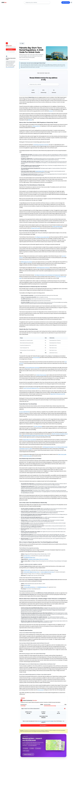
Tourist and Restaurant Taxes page (32, 367)
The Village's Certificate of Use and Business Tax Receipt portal (47, 275)
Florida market (41, 689)
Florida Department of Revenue (42, 267)
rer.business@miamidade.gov (30, 587)
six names (51, 111)
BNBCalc (30, 119)
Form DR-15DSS (36, 357)
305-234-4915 (27, 570)
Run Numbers (10, 49)
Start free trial (66, 2)
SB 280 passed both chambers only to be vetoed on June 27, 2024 (36, 435)
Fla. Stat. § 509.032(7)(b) (24, 411)
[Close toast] (14, 785)
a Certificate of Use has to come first (40, 144)
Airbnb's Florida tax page (41, 375)
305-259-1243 (27, 555)
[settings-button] (71, 2)
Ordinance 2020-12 (36, 126)
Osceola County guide (27, 455)
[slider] (24, 705)
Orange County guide (35, 228)
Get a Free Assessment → (10, 67)
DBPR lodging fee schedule (26, 261)
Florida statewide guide (57, 226)
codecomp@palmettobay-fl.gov (47, 572)
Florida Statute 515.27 (40, 171)
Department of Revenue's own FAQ (57, 394)
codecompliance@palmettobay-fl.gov (31, 572)
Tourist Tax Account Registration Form (31, 388)
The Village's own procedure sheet (42, 237)
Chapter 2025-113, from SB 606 (29, 439)
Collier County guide (62, 454)
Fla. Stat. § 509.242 (38, 426)
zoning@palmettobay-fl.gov (29, 557)
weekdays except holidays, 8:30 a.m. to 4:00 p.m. (38, 559)
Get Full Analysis (43, 725)
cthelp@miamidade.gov (42, 587)
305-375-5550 (27, 585)
